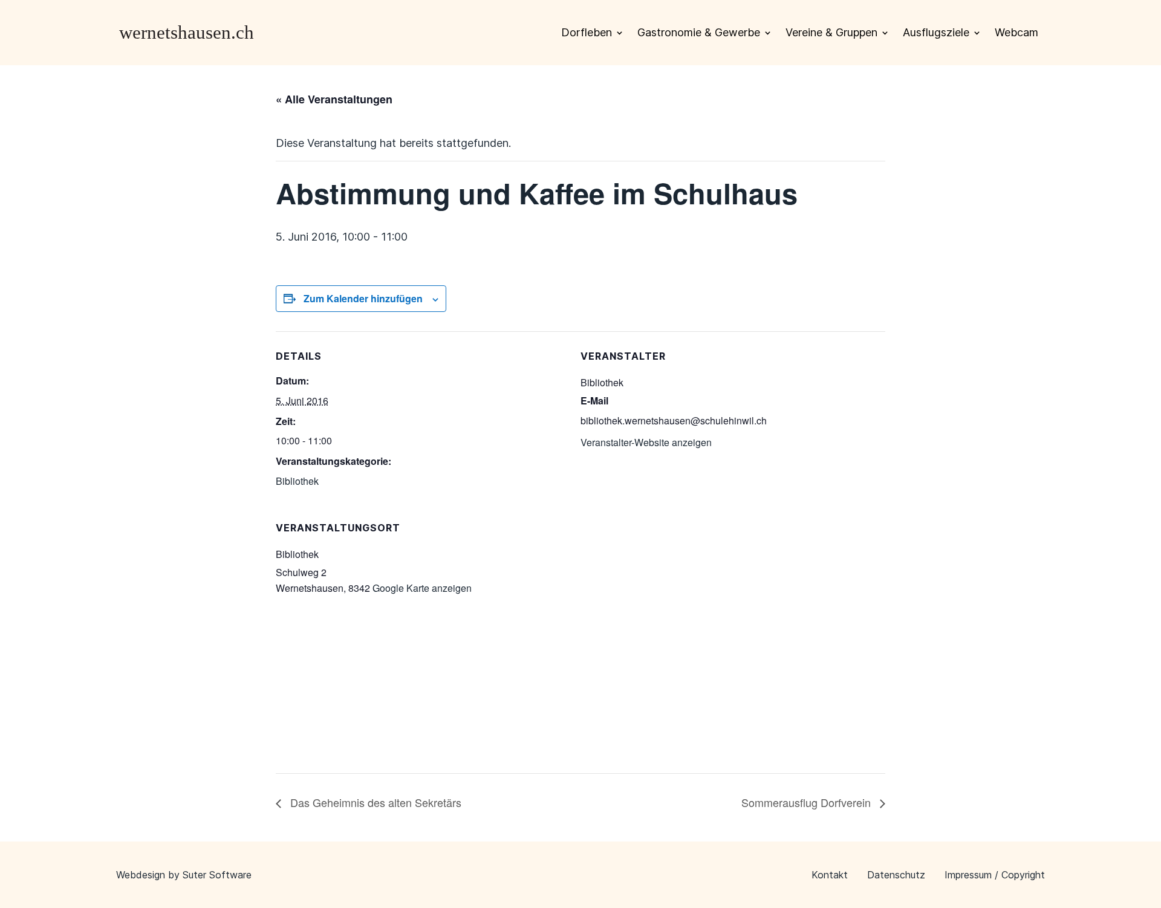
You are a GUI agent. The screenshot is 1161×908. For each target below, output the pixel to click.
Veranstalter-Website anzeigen (646, 442)
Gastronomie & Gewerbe (698, 32)
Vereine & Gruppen (831, 32)
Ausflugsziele (936, 32)
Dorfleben (586, 32)
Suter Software (217, 875)
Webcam (1016, 32)
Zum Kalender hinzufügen (363, 298)
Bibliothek (297, 481)
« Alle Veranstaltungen (334, 99)
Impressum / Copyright (995, 875)
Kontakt (829, 875)
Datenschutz (896, 875)
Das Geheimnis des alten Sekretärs (374, 802)
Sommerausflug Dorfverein (807, 802)
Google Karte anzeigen (422, 588)
